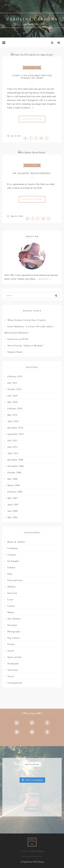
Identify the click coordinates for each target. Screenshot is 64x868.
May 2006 (12, 517)
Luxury (11, 605)
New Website (14, 618)
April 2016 (13, 421)
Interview (12, 593)
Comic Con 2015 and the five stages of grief (32, 76)
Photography (13, 631)
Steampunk (13, 663)
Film (9, 573)
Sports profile (14, 657)
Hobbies (11, 586)
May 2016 (12, 414)
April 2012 (13, 453)
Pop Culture (32, 67)
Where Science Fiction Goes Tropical (26, 319)
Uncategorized (14, 682)
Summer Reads (15, 351)
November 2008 (15, 466)
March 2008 (13, 485)
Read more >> (45, 278)
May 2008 (12, 478)
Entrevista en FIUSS (18, 339)
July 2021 (12, 382)
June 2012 (12, 446)
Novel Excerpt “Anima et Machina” (25, 345)
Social (10, 650)
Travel (10, 676)
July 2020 (12, 395)
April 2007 (13, 504)
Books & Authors (16, 541)
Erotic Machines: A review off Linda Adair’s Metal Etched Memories (29, 329)
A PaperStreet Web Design (32, 861)
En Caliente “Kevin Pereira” (32, 173)
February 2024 (14, 376)
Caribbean (12, 548)
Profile (11, 644)
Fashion (11, 567)
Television (12, 669)
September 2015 (15, 434)
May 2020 (12, 401)
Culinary (11, 554)
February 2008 (14, 491)
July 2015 (12, 440)
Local (10, 599)
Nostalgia (12, 625)
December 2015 (15, 427)
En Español (32, 165)
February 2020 (14, 408)
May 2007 (12, 498)
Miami (10, 612)
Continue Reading (32, 119)
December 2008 (15, 459)
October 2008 (14, 472)
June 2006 (12, 510)
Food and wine (15, 580)
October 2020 (14, 389)
